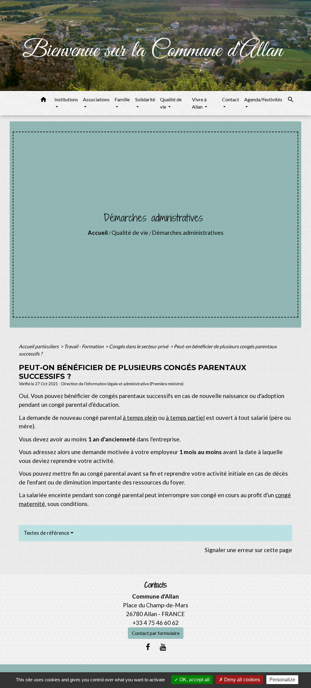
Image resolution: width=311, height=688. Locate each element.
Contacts (155, 585)
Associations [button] (96, 99)
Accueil (98, 232)
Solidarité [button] (145, 99)
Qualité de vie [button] (171, 103)
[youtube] (163, 646)
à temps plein (140, 417)
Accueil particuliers (39, 346)
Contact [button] (230, 99)
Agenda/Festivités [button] (263, 99)
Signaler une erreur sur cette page (248, 549)
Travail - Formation (84, 346)
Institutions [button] (66, 99)
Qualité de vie (129, 232)
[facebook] (148, 646)
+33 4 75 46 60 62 (155, 622)
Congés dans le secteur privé (139, 346)
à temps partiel (185, 417)
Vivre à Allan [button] (199, 103)
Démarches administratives (188, 232)
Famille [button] (122, 99)
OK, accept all (194, 679)
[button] (43, 100)
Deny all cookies (241, 679)
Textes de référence (46, 533)
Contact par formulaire (155, 633)
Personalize (282, 679)
